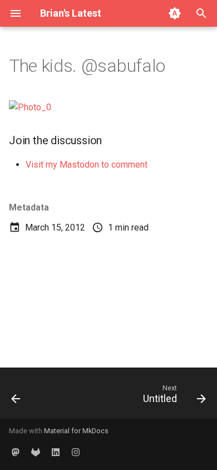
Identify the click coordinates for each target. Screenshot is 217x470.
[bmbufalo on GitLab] (36, 452)
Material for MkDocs (76, 431)
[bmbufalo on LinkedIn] (56, 452)
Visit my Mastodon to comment (86, 164)
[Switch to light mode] (175, 13)
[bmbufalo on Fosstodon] (15, 452)
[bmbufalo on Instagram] (76, 452)
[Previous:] (16, 396)
